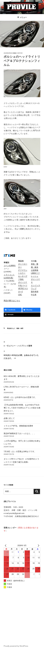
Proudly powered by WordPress (16, 646)
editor (19, 53)
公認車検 (34, 270)
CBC (20, 295)
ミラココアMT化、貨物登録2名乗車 (18, 426)
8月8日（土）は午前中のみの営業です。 (20, 397)
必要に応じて (9, 418)
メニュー (23, 17)
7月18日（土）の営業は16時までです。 (20, 451)
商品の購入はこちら (12, 300)
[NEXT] (38, 545)
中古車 (33, 295)
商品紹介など (11, 328)
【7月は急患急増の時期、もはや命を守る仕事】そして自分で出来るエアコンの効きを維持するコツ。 (22, 408)
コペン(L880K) (10, 265)
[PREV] (6, 545)
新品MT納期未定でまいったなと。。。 (20, 433)
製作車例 (34, 292)
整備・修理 (19, 328)
